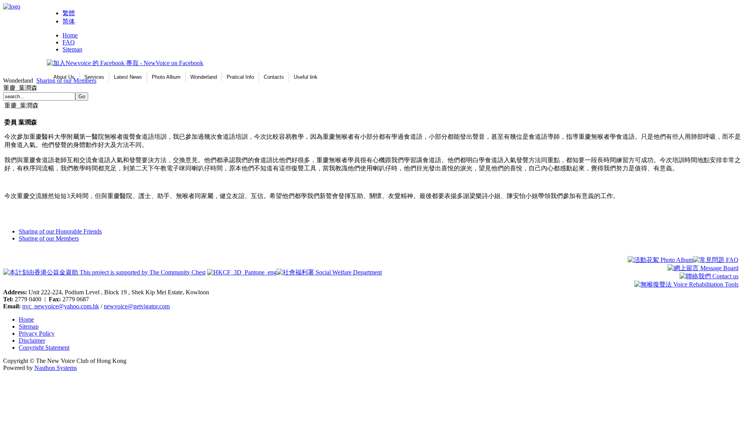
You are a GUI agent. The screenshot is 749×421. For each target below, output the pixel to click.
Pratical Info (240, 77)
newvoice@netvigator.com (137, 306)
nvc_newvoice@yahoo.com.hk (60, 306)
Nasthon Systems (55, 367)
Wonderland (203, 77)
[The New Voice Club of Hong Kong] (11, 6)
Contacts (274, 77)
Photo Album (166, 77)
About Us (64, 77)
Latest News (128, 77)
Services (94, 77)
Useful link (306, 77)
